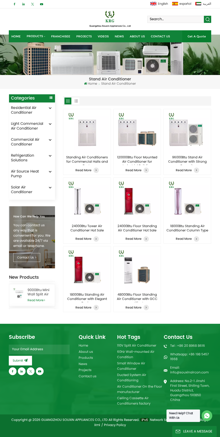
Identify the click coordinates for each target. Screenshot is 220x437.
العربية (207, 4)
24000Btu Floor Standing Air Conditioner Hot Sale (137, 228)
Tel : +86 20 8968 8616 (187, 346)
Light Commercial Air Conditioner (27, 126)
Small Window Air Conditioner (131, 366)
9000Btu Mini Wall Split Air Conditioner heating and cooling (38, 292)
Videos (103, 36)
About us (137, 36)
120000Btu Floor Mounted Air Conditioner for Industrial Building (137, 160)
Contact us (160, 36)
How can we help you (29, 216)
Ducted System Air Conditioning (131, 378)
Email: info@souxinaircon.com (189, 370)
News (119, 36)
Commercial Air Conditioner (25, 142)
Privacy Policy (115, 425)
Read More (36, 300)
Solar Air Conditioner (21, 190)
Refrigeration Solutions (22, 158)
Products (35, 36)
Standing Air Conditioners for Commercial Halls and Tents (87, 160)
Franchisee (60, 36)
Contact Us (26, 257)
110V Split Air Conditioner (136, 345)
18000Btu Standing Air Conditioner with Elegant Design (87, 297)
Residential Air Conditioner (23, 110)
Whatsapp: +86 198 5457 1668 (189, 357)
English (163, 4)
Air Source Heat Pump (25, 174)
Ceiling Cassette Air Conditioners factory (133, 401)
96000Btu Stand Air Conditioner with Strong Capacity (187, 160)
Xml (97, 425)
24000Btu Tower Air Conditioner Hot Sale (87, 228)
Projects (84, 36)
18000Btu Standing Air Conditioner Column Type (187, 228)
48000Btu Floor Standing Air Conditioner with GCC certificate (137, 297)
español (185, 4)
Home (16, 36)
